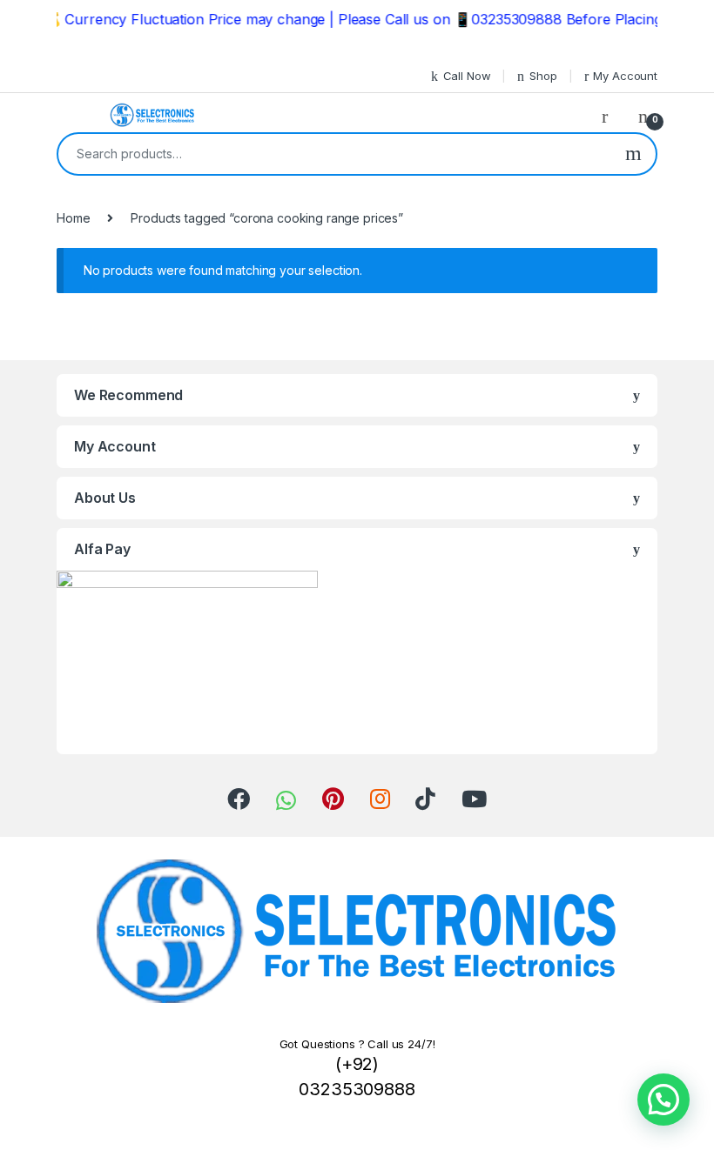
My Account (625, 76)
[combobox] (334, 154)
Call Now (467, 76)
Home (73, 218)
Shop (542, 76)
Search (633, 154)
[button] (663, 1099)
